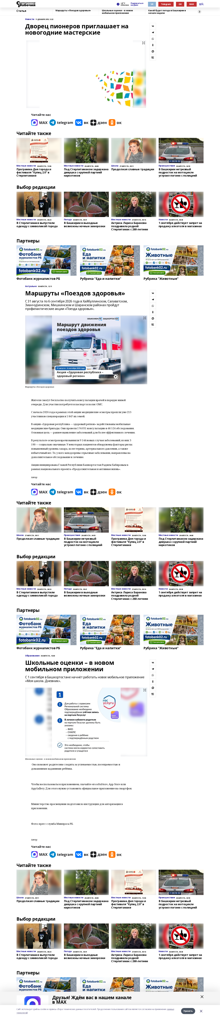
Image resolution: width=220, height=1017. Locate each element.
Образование (32, 655)
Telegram (166, 4)
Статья (21, 11)
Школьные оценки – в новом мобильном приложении (117, 11)
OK (180, 4)
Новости (29, 19)
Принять (188, 1011)
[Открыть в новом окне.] (39, 122)
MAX (191, 4)
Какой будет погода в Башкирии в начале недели (167, 11)
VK (152, 4)
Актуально (31, 286)
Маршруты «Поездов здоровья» (73, 10)
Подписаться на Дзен (137, 4)
